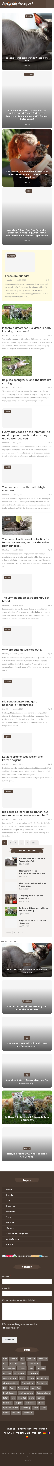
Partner (9, 1244)
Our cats (11, 256)
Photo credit (40, 1428)
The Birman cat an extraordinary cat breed (25, 599)
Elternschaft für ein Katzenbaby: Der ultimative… (32, 872)
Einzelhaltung (28, 1383)
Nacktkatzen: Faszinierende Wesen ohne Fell (27, 59)
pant (31, 1398)
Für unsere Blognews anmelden (20, 1324)
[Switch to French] (49, 1433)
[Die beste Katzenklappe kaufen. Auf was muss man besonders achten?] (17, 798)
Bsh (22, 1358)
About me (9, 1432)
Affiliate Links (12, 1239)
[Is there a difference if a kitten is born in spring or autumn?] (17, 314)
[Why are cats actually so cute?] (17, 635)
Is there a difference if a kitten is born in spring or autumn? (26, 329)
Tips (8, 1200)
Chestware (33, 1373)
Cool (22, 1378)
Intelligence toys (26, 1393)
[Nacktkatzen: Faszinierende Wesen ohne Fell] (27, 41)
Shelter (41, 1403)
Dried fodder (42, 1378)
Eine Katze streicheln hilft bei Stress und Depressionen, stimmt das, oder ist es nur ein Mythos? (27, 174)
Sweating (25, 1408)
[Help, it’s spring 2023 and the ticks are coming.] (17, 366)
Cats (31, 1368)
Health (8, 307)
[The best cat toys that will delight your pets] (17, 473)
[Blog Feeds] (36, 1256)
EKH (4, 1388)
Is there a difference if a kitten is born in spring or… (27, 1119)
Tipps (29, 132)
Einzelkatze (42, 1383)
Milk (13, 1398)
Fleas (12, 1388)
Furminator (23, 1388)
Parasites (7, 1403)
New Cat (22, 1398)
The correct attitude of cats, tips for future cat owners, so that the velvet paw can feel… (26, 542)
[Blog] (22, 1256)
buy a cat (42, 1358)
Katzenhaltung (43, 1393)
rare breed (30, 1403)
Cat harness (34, 1363)
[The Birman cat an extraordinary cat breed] (17, 583)
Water (5, 1412)
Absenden (9, 1339)
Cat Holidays (9, 1368)
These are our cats (17, 276)
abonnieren (12, 1328)
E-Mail (6, 1288)
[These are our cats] (20, 262)
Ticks (35, 1408)
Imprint (11, 1428)
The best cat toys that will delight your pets (24, 488)
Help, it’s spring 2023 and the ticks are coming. (26, 381)
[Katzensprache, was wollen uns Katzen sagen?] (17, 743)
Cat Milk (21, 1368)
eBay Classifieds (10, 1383)
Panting (40, 1398)
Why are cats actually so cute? (22, 650)
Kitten (5, 1398)
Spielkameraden (10, 1408)
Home (9, 1189)
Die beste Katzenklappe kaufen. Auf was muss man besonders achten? (25, 813)
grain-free (35, 1388)
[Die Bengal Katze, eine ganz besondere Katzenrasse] (17, 687)
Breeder (14, 1358)
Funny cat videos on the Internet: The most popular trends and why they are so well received (26, 435)
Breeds (29, 16)
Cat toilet (41, 1368)
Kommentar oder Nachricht (19, 1300)
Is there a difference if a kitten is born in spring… (33, 909)
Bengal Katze (10, 713)
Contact (36, 1432)
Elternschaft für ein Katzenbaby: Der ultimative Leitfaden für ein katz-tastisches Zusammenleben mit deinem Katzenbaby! (27, 115)
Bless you (10, 1206)
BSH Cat (31, 1358)
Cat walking (19, 1373)
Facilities (29, 74)
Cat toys (7, 1373)
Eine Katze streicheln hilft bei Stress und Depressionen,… (27, 1045)
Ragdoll (18, 1403)
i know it (27, 1460)
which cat (28, 1412)
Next (34, 843)
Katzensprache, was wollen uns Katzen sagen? (22, 758)
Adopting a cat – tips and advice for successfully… (27, 1082)
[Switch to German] (44, 1433)
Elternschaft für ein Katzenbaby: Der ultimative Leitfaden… (27, 1008)
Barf (5, 1358)
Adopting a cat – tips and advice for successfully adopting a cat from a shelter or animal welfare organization (27, 233)
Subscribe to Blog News (17, 1233)
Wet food (16, 1412)
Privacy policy (24, 1428)
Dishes (31, 1378)
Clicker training (10, 1378)
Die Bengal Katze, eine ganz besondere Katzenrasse (19, 703)
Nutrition (10, 1222)
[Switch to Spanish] (27, 1437)
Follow (45, 1256)
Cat (5, 1363)
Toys (8, 1217)
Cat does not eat (17, 1363)
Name (6, 1276)
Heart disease (9, 1393)
